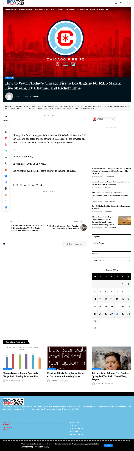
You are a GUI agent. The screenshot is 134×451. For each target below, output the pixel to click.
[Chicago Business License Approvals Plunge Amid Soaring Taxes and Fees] (22, 358)
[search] (116, 3)
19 (106, 306)
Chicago (9, 77)
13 (111, 299)
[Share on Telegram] (6, 182)
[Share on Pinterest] (6, 144)
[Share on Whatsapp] (6, 151)
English (100, 119)
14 (117, 299)
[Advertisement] (63, 123)
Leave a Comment (75, 244)
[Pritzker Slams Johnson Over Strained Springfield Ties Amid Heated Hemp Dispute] (111, 358)
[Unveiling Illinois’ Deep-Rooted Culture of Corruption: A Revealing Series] (67, 358)
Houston (108, 212)
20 (111, 306)
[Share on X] (6, 132)
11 (100, 299)
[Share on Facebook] (6, 126)
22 (123, 306)
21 (117, 306)
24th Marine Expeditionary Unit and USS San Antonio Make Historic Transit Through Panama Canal (110, 195)
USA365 (36, 96)
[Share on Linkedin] (6, 157)
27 (111, 314)
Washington (110, 177)
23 (128, 306)
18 (100, 306)
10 (95, 299)
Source (71, 171)
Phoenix (108, 187)
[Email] (6, 195)
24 (95, 314)
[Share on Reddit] (6, 170)
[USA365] (15, 2)
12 (106, 299)
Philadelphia (110, 228)
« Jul (94, 328)
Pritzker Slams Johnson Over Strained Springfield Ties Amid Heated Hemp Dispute (110, 376)
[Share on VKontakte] (6, 176)
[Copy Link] (6, 201)
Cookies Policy (43, 447)
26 (106, 314)
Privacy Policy (27, 447)
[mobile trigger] (5, 2)
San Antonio (110, 201)
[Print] (6, 207)
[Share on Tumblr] (6, 163)
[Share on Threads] (6, 188)
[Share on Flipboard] (6, 138)
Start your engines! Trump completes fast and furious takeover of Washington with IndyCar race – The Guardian (111, 170)
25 (100, 314)
